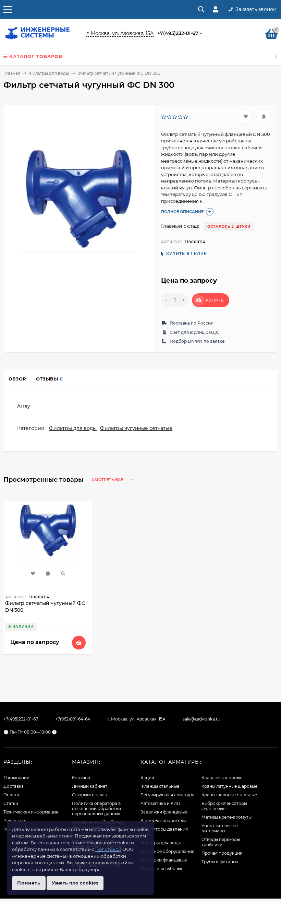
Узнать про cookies (75, 883)
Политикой (108, 849)
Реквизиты (14, 820)
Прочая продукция (221, 853)
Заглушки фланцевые (163, 860)
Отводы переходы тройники (220, 842)
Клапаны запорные (221, 777)
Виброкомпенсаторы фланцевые (224, 806)
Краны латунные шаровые (229, 786)
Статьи (10, 803)
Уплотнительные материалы (219, 828)
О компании (16, 777)
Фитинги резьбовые (161, 868)
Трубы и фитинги (219, 861)
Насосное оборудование (167, 851)
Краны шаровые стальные (229, 794)
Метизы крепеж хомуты (226, 817)
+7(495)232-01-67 (177, 33)
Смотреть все (108, 479)
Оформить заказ (89, 794)
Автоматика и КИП (160, 803)
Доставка (13, 786)
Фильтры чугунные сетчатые (136, 428)
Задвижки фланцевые (163, 812)
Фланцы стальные (159, 786)
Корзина (81, 777)
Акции (147, 777)
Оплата (11, 794)
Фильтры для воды (49, 73)
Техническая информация (30, 812)
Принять (28, 883)
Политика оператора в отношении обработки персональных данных (96, 808)
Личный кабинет (89, 786)
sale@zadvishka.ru (201, 719)
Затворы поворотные (163, 820)
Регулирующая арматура (167, 794)
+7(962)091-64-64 (72, 719)
